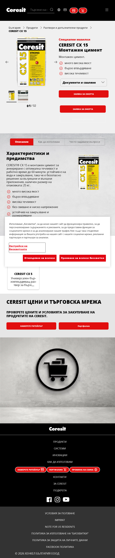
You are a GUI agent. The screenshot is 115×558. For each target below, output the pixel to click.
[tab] (21, 142)
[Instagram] (57, 499)
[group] (31, 72)
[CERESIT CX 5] (23, 270)
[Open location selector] (59, 9)
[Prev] (7, 62)
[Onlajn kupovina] (83, 10)
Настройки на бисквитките (18, 247)
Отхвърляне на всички (39, 258)
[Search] (52, 10)
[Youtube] (66, 499)
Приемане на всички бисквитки (82, 258)
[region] (57, 242)
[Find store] (73, 10)
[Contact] (65, 9)
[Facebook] (49, 499)
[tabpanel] (57, 189)
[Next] (55, 62)
